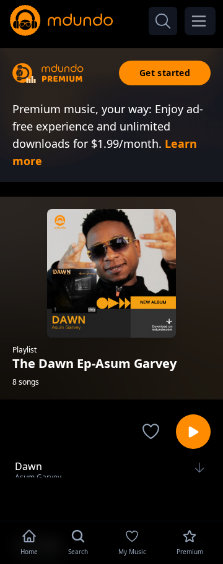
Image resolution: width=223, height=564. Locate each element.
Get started (164, 73)
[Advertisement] (111, 497)
